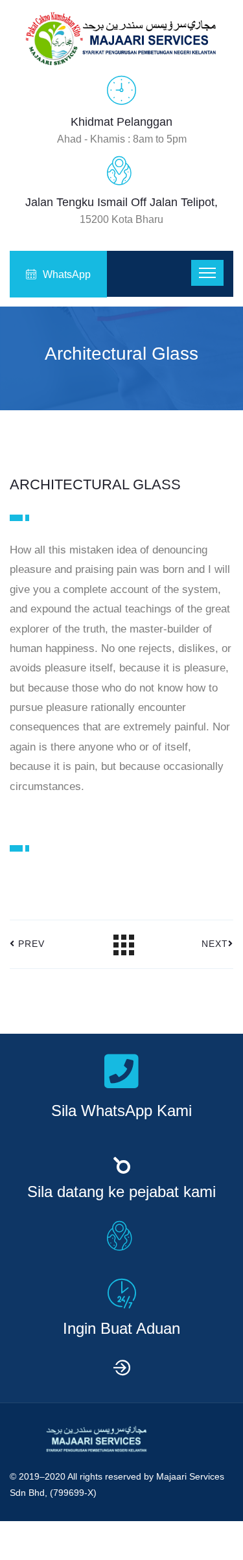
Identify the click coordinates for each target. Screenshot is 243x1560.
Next (215, 943)
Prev (30, 943)
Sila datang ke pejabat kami (121, 1191)
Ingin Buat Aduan (121, 1328)
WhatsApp (67, 274)
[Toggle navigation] (207, 273)
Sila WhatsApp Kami (121, 1110)
